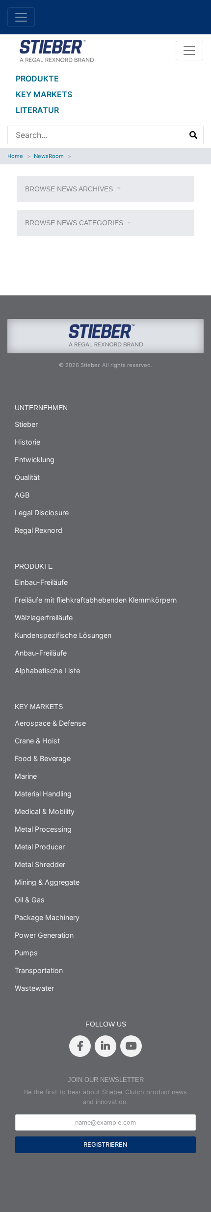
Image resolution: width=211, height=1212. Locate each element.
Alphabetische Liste (47, 670)
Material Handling (43, 794)
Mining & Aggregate (47, 882)
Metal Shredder (40, 864)
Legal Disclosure (42, 512)
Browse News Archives (70, 189)
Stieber (26, 424)
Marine (26, 776)
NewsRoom (49, 156)
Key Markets (44, 94)
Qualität (27, 477)
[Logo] (56, 49)
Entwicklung (34, 459)
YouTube (131, 1046)
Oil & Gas (30, 900)
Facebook (80, 1046)
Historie (27, 442)
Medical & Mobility (45, 811)
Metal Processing (43, 829)
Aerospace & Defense (50, 723)
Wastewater (34, 988)
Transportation (39, 970)
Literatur (37, 110)
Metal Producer (40, 847)
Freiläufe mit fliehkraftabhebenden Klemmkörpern (96, 600)
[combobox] (96, 135)
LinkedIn (105, 1046)
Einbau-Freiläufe (41, 582)
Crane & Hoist (37, 741)
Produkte (37, 78)
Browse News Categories (75, 223)
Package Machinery (47, 917)
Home (15, 156)
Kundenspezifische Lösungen (63, 635)
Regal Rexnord (38, 530)
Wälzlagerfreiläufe (44, 617)
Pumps (26, 953)
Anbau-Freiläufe (41, 653)
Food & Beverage (43, 758)
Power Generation (44, 935)
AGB (22, 495)
